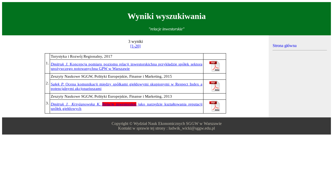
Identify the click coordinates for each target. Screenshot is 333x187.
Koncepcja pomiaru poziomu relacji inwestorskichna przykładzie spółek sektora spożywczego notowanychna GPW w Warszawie (126, 66)
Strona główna (285, 45)
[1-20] (135, 46)
